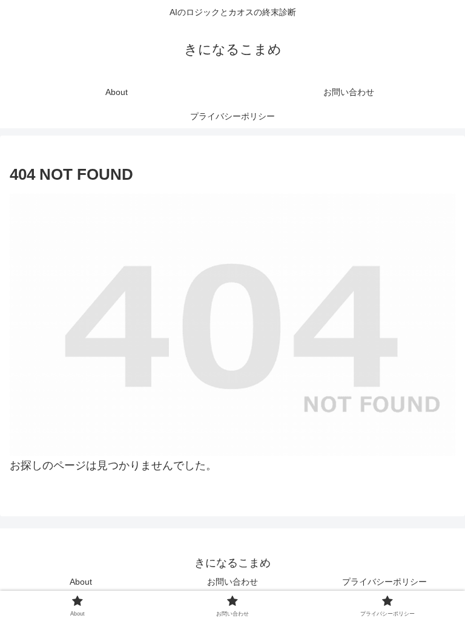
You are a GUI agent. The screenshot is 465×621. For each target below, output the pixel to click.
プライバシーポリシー (384, 581)
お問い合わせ (232, 581)
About (81, 581)
